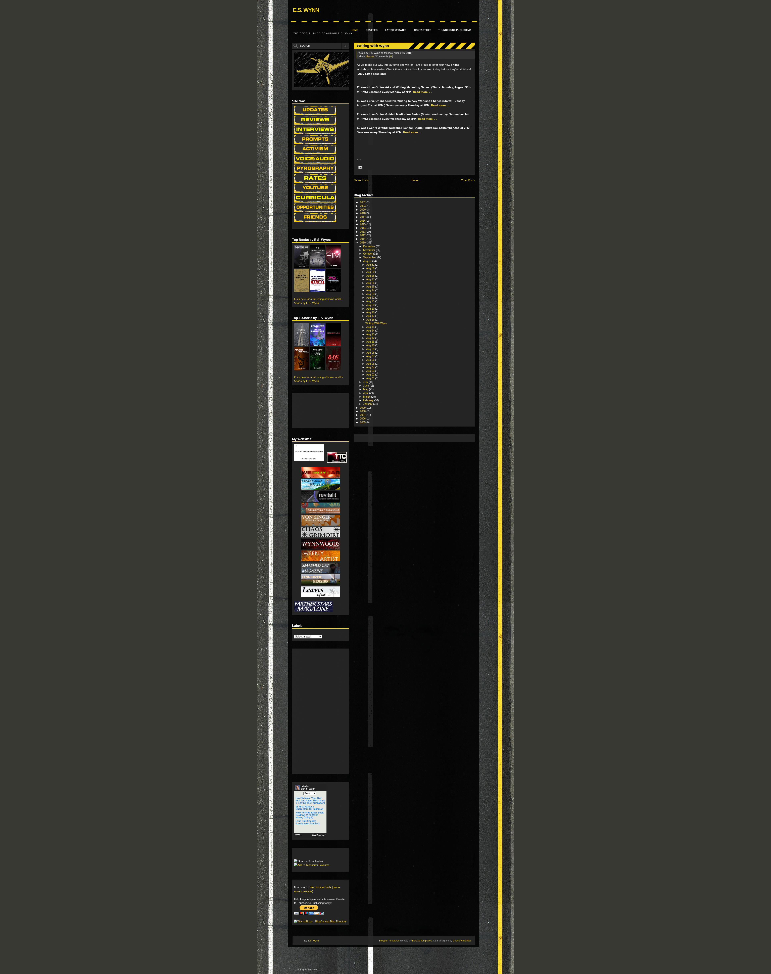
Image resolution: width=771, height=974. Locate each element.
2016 (363, 220)
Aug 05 (370, 363)
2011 (363, 238)
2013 (363, 231)
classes (370, 56)
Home (354, 30)
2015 (363, 224)
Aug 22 (370, 297)
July (366, 382)
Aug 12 (370, 338)
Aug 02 (370, 374)
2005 (363, 422)
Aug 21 (370, 301)
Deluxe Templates (422, 940)
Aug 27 (370, 279)
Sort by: (299, 794)
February (368, 400)
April (366, 393)
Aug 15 (370, 326)
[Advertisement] (429, 437)
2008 (363, 411)
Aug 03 (370, 370)
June (366, 385)
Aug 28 (370, 275)
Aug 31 (370, 264)
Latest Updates (395, 30)
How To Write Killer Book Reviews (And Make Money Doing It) (310, 815)
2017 (363, 217)
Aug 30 (370, 268)
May (366, 389)
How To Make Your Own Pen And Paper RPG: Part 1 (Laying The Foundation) (310, 800)
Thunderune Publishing (454, 30)
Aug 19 (370, 308)
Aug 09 (370, 349)
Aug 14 (370, 330)
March (367, 396)
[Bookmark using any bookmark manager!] (306, 854)
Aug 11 (370, 341)
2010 (363, 242)
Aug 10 (370, 345)
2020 (363, 209)
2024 (363, 206)
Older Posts (468, 180)
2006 (363, 418)
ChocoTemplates (462, 940)
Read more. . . (422, 91)
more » (298, 835)
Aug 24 (370, 290)
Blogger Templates (389, 940)
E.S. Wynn (306, 10)
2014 (363, 227)
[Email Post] (359, 167)
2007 (363, 414)
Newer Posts (361, 180)
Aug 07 (370, 356)
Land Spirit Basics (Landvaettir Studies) (307, 822)
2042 (363, 202)
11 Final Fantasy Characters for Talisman (309, 807)
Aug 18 (370, 312)
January (368, 403)
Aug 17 (370, 315)
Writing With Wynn (373, 46)
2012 (363, 235)
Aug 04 (370, 367)
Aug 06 (370, 359)
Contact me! (422, 30)
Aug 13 (370, 334)
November (369, 250)
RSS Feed (372, 30)
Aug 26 (370, 282)
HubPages (318, 835)
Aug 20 (370, 305)
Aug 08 (370, 352)
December (369, 246)
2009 (363, 407)
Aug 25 (370, 286)
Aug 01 (370, 378)
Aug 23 (370, 294)
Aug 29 (370, 271)
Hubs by (308, 787)
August (367, 261)
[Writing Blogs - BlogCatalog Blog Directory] (320, 921)
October (368, 253)
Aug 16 (370, 319)
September (370, 257)
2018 (363, 213)
